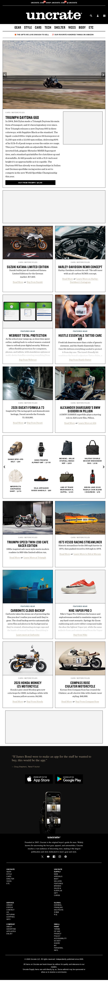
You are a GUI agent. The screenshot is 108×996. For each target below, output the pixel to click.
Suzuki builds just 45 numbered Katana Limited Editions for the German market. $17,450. (27, 273)
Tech (48, 27)
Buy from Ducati (35, 422)
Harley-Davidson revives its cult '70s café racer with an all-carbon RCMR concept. (80, 272)
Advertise (11, 929)
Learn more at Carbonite (27, 634)
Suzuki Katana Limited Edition (28, 267)
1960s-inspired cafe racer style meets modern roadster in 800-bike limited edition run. (27, 551)
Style (28, 27)
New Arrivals (58, 875)
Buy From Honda (35, 701)
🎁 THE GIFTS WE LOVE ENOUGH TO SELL (31, 34)
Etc (91, 27)
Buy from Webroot (28, 359)
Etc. (8, 883)
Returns (10, 914)
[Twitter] (42, 857)
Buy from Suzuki (35, 282)
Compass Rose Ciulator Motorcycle (80, 684)
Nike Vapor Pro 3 (80, 610)
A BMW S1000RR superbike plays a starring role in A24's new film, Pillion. (80, 416)
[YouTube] (48, 857)
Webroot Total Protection (27, 335)
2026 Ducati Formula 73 (27, 407)
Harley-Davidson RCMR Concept (80, 267)
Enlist (9, 933)
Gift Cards (57, 894)
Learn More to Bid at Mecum (87, 554)
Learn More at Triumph (35, 557)
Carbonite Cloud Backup (28, 610)
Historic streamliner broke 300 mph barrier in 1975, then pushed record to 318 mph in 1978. (80, 547)
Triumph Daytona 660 (22, 117)
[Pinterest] (65, 857)
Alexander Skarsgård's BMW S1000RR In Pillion (80, 409)
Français (58, 907)
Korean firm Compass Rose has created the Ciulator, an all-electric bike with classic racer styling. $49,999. (80, 693)
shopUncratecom (55, 2)
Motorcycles (18, 112)
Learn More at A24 (87, 423)
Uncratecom (37, 2)
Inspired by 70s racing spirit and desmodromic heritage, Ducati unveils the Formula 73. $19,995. (28, 414)
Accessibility (60, 938)
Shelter (59, 27)
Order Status (9, 906)
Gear (17, 27)
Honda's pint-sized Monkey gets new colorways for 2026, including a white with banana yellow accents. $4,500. (28, 693)
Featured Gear (28, 331)
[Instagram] (60, 857)
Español (58, 905)
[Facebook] (54, 857)
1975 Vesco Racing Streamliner (80, 542)
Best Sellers (58, 880)
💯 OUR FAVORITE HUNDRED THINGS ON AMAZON (73, 34)
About (9, 926)
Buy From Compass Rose (87, 701)
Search (91, 16)
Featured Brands (58, 884)
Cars (38, 27)
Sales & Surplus (58, 889)
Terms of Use (57, 930)
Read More (18, 282)
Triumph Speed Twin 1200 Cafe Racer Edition (27, 544)
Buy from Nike (80, 634)
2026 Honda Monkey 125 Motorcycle (28, 684)
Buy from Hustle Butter (80, 359)
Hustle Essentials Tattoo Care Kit (80, 337)
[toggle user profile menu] (97, 16)
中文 (55, 914)
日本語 (56, 912)
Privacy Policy (57, 934)
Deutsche (58, 910)
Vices (72, 27)
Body (82, 27)
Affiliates (11, 931)
